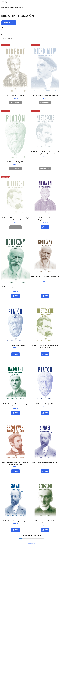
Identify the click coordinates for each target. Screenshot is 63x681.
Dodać (46, 226)
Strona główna (6, 7)
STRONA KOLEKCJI (8, 22)
